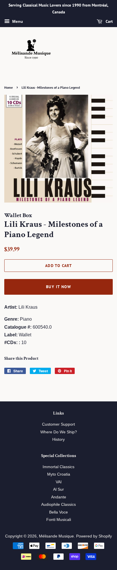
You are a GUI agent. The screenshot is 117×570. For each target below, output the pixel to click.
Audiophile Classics (58, 504)
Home (8, 87)
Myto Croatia (58, 474)
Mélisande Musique (56, 536)
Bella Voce (58, 512)
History (58, 439)
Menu (17, 21)
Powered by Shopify (94, 536)
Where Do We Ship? (58, 432)
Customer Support (58, 424)
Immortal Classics (58, 467)
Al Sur (58, 489)
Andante (58, 497)
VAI (59, 482)
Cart (109, 21)
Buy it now (58, 286)
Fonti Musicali (58, 520)
